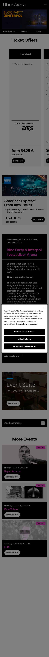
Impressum (32, 324)
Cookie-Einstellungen (24, 332)
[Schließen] (44, 307)
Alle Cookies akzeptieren (24, 346)
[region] (24, 328)
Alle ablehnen (24, 339)
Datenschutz (21, 324)
